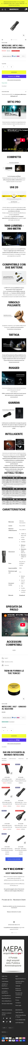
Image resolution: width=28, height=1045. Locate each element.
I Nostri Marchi (5, 988)
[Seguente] (25, 39)
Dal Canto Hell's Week (7, 1003)
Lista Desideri (5, 981)
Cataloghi (18, 986)
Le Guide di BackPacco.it (5, 992)
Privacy (17, 1000)
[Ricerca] (5, 9)
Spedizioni (18, 997)
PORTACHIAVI (12, 758)
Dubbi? (6, 658)
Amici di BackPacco (6, 1001)
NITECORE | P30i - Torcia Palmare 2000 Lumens (21, 826)
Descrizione (5, 91)
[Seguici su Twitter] (7, 1018)
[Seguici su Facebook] (3, 1018)
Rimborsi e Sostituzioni (18, 989)
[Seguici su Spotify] (10, 1021)
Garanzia (6, 665)
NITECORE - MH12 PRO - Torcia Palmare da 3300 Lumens (21, 850)
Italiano (10, 1027)
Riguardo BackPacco (21, 978)
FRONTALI (21, 758)
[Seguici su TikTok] (7, 1021)
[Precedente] (2, 39)
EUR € (4, 1027)
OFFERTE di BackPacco (5, 985)
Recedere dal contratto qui (19, 993)
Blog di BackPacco (6, 998)
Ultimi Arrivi (4, 978)
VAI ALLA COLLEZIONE (14, 859)
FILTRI (14, 650)
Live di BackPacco (6, 995)
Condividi (4, 86)
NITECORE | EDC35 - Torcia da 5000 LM (7, 803)
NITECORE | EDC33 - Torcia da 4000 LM (7, 826)
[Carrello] (25, 9)
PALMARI (4, 758)
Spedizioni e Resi (9, 661)
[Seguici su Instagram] (10, 1018)
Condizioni (18, 1002)
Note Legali (18, 1005)
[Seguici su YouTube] (3, 1021)
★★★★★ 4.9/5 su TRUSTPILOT (20, 982)
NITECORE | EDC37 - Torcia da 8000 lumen (20, 780)
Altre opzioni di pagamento (14, 80)
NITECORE (4, 42)
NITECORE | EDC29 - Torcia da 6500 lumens (7, 780)
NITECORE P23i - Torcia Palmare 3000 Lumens (21, 803)
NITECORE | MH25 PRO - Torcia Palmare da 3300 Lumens (7, 850)
